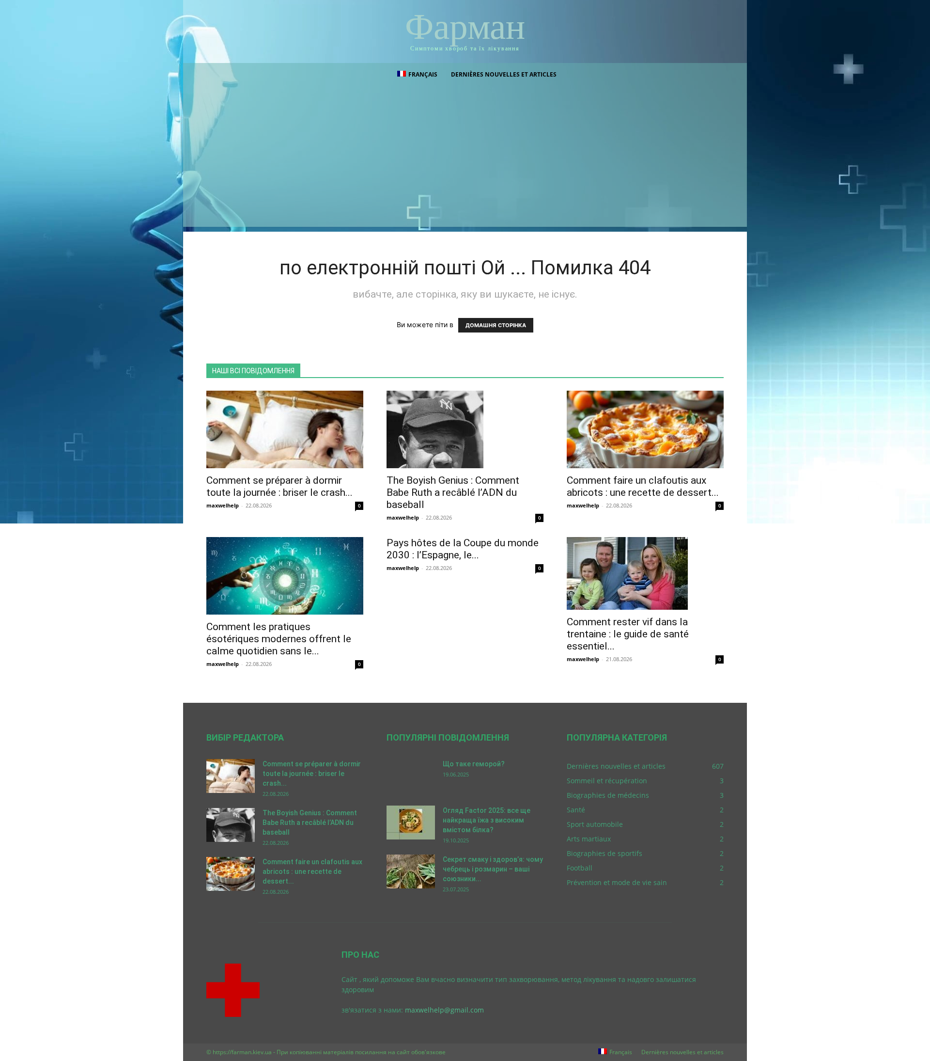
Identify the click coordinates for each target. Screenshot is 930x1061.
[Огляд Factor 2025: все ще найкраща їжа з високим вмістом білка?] (411, 822)
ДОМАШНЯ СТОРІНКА (495, 325)
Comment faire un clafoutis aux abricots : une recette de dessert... (643, 486)
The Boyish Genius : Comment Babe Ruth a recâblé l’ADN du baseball (453, 492)
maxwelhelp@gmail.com (444, 1009)
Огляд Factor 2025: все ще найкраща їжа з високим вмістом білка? (486, 820)
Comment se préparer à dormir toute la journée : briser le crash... (279, 486)
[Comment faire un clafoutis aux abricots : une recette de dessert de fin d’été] (645, 429)
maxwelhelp (222, 505)
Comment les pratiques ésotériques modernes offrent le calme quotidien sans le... (278, 639)
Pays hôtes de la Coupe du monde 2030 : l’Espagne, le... (463, 549)
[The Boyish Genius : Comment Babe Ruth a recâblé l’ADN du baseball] (465, 429)
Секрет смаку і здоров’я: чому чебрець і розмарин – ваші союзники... (493, 869)
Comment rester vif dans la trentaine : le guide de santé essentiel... (628, 634)
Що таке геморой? (474, 764)
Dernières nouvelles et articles (504, 74)
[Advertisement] (465, 159)
